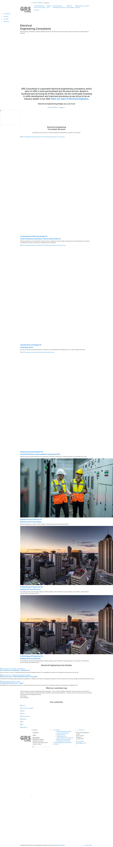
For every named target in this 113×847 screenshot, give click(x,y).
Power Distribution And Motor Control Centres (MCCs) (40, 239)
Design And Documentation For (31, 452)
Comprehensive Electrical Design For (34, 236)
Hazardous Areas (26, 347)
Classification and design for (30, 345)
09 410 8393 (53, 107)
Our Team (56, 744)
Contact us (46, 2)
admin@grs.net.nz (81, 743)
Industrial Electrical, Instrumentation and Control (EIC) (40, 454)
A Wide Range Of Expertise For (31, 587)
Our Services (57, 730)
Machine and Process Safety (30, 522)
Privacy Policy (88, 845)
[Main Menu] (33, 1)
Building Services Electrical (30, 589)
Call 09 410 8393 (37, 2)
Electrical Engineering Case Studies (62, 742)
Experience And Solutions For (31, 519)
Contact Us (61, 107)
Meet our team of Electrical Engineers (69, 99)
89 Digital (62, 845)
